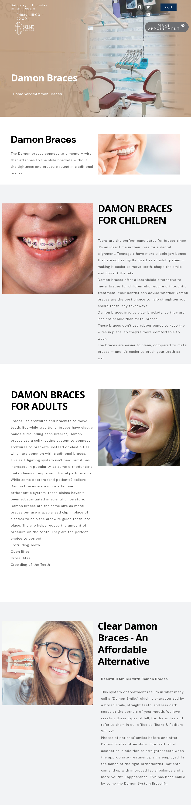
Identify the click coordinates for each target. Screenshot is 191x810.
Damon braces (110, 280)
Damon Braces (43, 139)
